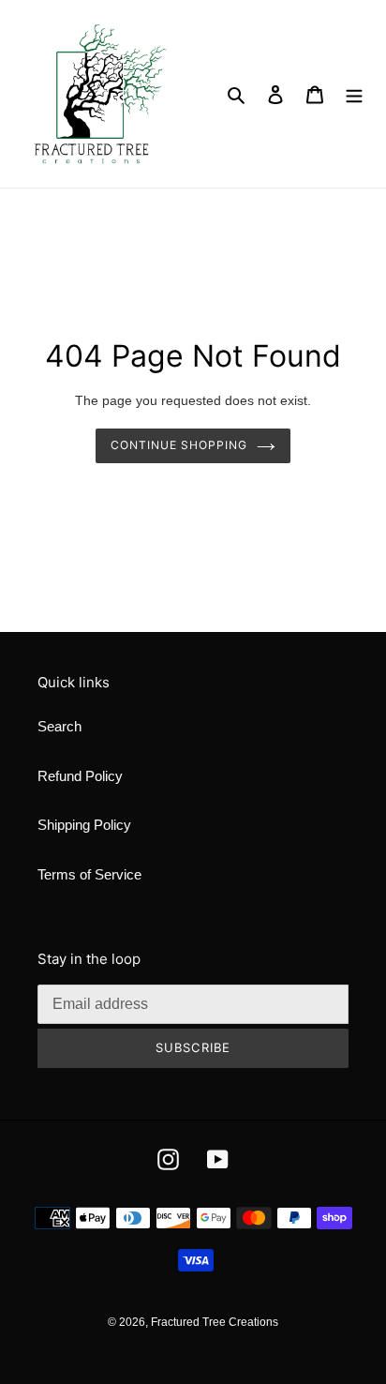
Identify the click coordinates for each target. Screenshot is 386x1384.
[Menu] (354, 94)
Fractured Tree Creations (214, 1322)
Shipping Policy (84, 825)
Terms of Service (89, 874)
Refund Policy (80, 776)
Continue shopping (179, 445)
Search (59, 726)
